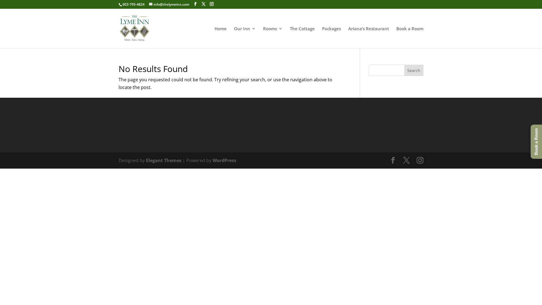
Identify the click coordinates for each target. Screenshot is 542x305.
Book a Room (409, 29)
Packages (331, 29)
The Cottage (302, 29)
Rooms (270, 29)
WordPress (224, 160)
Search (413, 70)
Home (221, 29)
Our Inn (242, 29)
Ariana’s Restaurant (368, 29)
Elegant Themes (164, 160)
